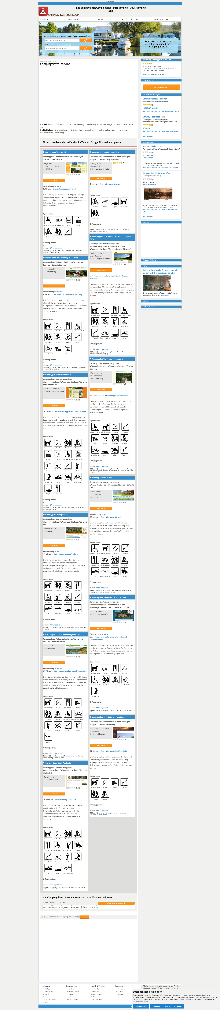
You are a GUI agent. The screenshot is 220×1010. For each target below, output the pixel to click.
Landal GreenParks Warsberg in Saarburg (61, 258)
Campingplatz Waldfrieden (117, 395)
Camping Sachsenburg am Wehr (157, 173)
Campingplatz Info (50, 999)
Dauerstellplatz (116, 352)
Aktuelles (96, 989)
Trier (51, 169)
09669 (145, 184)
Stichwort (121, 994)
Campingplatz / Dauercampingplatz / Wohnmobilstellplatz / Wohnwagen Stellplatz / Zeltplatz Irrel (112, 485)
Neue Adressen (149, 142)
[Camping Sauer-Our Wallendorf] (76, 786)
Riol (50, 531)
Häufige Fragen (74, 991)
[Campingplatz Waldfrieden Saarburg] (123, 382)
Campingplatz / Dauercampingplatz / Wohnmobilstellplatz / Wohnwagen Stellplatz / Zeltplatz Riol (65, 522)
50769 (145, 128)
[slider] (70, 174)
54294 (46, 169)
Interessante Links (75, 997)
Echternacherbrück (56, 391)
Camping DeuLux (113, 184)
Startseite (44, 19)
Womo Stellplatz (55, 369)
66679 (93, 614)
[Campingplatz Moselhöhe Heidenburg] (123, 738)
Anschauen (54, 180)
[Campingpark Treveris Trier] (76, 173)
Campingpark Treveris (67, 189)
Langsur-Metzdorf (103, 169)
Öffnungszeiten (56, 248)
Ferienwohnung (126, 469)
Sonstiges (121, 997)
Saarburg (52, 272)
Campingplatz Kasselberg (154, 117)
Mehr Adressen (148, 136)
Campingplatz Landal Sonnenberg (73, 671)
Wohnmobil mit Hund (71, 251)
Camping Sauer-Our (68, 799)
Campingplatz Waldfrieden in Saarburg (107, 359)
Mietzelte (67, 368)
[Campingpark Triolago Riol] (76, 538)
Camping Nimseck (114, 517)
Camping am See (103, 710)
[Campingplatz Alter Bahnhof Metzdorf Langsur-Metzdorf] (123, 262)
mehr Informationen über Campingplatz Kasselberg (160, 131)
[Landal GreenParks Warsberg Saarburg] (76, 278)
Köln (148, 128)
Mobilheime (94, 353)
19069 (145, 158)
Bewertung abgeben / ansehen (153, 74)
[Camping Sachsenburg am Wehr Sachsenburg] (158, 203)
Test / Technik (132, 19)
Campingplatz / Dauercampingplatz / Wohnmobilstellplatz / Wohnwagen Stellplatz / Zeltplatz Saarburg (112, 366)
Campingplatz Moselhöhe (117, 751)
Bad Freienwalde (152, 108)
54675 (46, 779)
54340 (46, 531)
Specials (120, 991)
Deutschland (48, 991)
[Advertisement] (88, 951)
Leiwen (52, 648)
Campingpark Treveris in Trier (57, 152)
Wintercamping (103, 353)
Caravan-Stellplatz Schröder (155, 99)
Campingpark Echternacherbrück (58, 375)
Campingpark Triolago (69, 554)
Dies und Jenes (148, 307)
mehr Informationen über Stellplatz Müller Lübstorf (160, 167)
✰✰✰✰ (58, 186)
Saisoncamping (48, 758)
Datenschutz (97, 999)
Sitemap (96, 997)
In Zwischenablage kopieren (116, 903)
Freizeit (46, 1002)
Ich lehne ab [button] (156, 1006)
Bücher (71, 994)
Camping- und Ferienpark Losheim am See (109, 597)
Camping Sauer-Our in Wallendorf (58, 763)
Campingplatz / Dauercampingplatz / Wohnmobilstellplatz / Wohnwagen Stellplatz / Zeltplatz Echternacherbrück (65, 382)
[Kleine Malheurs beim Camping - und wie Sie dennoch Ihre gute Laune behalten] (157, 291)
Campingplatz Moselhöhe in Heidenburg (108, 717)
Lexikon (71, 989)
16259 (145, 108)
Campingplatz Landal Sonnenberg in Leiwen (62, 634)
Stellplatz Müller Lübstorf (153, 146)
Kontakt (96, 991)
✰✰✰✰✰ (59, 291)
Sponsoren (121, 989)
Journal (100, 19)
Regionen (47, 997)
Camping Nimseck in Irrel (102, 477)
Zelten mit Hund (55, 252)
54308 (93, 169)
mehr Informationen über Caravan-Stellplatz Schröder (161, 111)
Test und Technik (149, 260)
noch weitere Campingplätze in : (60, 917)
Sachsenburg (151, 184)
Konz (55, 189)
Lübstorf (150, 158)
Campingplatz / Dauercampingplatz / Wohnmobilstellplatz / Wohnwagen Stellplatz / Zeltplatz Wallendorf (65, 770)
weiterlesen (165, 295)
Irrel (97, 497)
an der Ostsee (158, 988)
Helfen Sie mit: (148, 80)
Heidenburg (100, 734)
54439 (46, 272)
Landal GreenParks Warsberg (70, 294)
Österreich (48, 994)
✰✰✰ (104, 514)
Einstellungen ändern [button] (173, 1006)
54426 (93, 734)
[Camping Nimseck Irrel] (123, 501)
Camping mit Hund (57, 251)
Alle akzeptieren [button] (141, 1006)
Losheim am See (102, 614)
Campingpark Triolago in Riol (56, 514)
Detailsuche (73, 19)
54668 (46, 391)
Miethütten (78, 627)
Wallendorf (53, 779)
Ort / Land (52, 61)
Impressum (97, 994)
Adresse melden (161, 19)
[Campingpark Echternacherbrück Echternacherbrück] (76, 398)
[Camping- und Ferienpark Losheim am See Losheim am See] (123, 621)
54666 (93, 497)
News (145, 266)
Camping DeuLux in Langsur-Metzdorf (107, 152)
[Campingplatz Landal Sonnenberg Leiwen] (76, 655)
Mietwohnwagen (126, 352)
